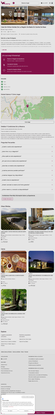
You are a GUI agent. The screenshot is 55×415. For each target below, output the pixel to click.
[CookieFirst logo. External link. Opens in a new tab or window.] (2, 399)
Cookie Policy (11, 406)
